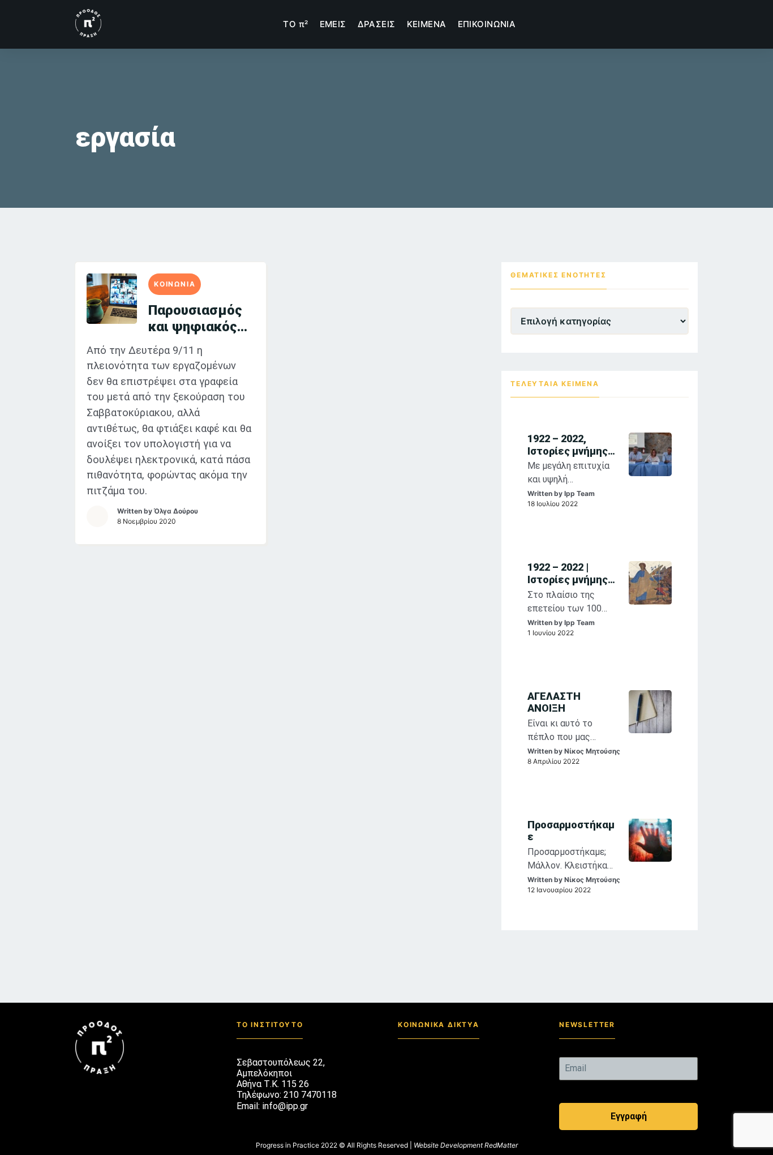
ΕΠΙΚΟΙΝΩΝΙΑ (487, 24)
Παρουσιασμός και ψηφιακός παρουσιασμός (195, 318)
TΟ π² (295, 24)
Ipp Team (579, 493)
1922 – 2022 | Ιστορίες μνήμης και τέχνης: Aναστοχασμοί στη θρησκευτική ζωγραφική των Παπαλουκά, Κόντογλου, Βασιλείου (570, 573)
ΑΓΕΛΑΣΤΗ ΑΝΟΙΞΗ (554, 702)
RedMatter (501, 1145)
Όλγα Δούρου (176, 511)
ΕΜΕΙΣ (333, 24)
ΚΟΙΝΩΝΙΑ (174, 284)
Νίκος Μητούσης (592, 751)
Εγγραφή (629, 1116)
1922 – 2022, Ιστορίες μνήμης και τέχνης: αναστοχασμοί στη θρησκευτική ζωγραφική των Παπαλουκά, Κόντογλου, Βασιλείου (570, 445)
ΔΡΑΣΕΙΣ (377, 24)
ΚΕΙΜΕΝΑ (426, 24)
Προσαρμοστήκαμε (571, 831)
